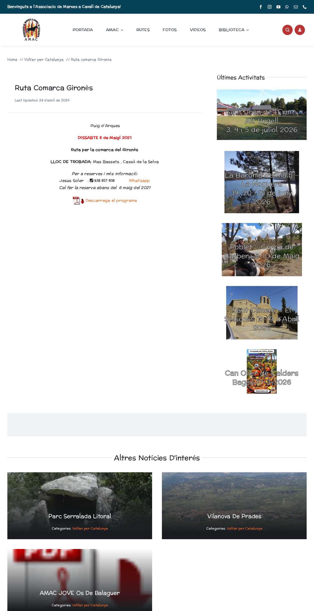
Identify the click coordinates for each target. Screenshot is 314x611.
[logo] (31, 20)
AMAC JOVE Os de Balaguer (80, 593)
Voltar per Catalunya (90, 529)
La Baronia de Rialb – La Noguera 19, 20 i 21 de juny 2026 (262, 188)
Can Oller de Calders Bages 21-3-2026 (261, 377)
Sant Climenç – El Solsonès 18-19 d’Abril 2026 (261, 319)
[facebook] (261, 7)
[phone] (305, 7)
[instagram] (270, 7)
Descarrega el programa (110, 200)
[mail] (296, 7)
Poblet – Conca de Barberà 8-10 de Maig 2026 (262, 256)
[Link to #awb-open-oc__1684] (300, 30)
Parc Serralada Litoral (79, 516)
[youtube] (278, 7)
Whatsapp (139, 180)
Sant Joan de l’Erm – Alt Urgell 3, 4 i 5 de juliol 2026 (261, 121)
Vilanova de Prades (234, 516)
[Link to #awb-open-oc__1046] (287, 30)
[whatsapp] (287, 7)
